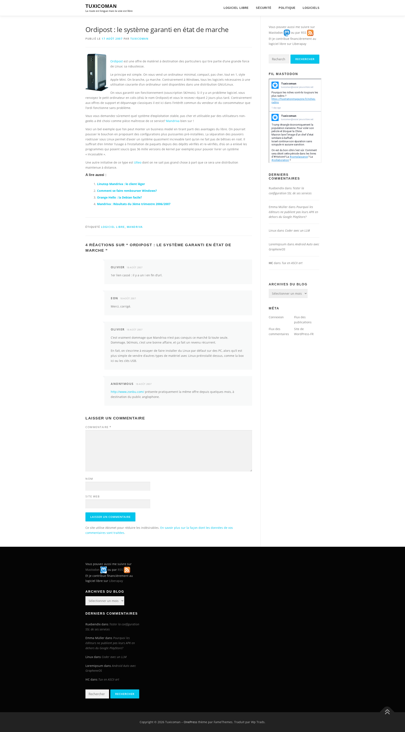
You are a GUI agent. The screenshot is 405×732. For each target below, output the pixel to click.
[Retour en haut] (387, 712)
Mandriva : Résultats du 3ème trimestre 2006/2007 (133, 204)
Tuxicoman (101, 6)
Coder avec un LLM (297, 230)
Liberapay (299, 44)
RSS (303, 33)
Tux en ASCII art (292, 263)
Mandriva (173, 121)
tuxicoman (139, 38)
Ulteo (137, 162)
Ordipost (116, 61)
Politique (287, 7)
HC (271, 263)
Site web (92, 496)
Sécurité (263, 7)
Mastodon (276, 33)
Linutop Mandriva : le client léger (121, 184)
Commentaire (98, 427)
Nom (89, 479)
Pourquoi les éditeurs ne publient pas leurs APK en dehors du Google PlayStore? (293, 212)
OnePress (190, 722)
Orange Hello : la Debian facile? (119, 197)
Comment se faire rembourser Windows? (127, 191)
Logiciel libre (236, 7)
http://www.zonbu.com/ (127, 392)
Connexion (276, 317)
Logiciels (311, 7)
